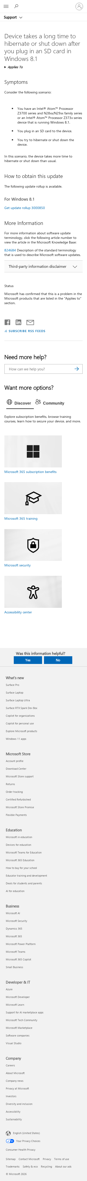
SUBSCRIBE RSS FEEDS (27, 331)
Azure (9, 989)
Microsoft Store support (20, 776)
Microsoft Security (16, 921)
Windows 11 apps (16, 739)
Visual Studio (13, 1043)
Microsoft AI (13, 913)
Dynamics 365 (14, 928)
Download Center (16, 768)
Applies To (15, 67)
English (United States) (26, 1133)
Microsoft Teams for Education (24, 852)
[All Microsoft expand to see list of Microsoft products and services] (6, 6)
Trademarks (13, 1166)
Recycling (46, 1166)
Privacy (47, 1159)
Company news (14, 1081)
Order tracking (14, 792)
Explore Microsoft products (21, 731)
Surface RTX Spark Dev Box (21, 708)
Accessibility (13, 1111)
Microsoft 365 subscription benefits (30, 471)
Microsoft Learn (15, 1004)
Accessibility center (18, 612)
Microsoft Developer (18, 997)
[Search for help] (17, 6)
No (58, 660)
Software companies (17, 1035)
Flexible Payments (16, 815)
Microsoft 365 (14, 936)
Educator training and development (26, 875)
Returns (10, 784)
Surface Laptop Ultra (18, 700)
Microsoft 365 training (20, 518)
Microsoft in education (19, 837)
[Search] (77, 369)
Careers (10, 1065)
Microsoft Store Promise (20, 807)
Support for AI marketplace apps (25, 1012)
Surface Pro (12, 685)
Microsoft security (17, 565)
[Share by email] (28, 321)
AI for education (15, 891)
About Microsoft (15, 1073)
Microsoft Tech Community (21, 1020)
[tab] (20, 403)
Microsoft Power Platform (21, 944)
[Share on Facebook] (7, 321)
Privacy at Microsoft (17, 1088)
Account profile (14, 761)
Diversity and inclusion (19, 1104)
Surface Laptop (14, 692)
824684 (10, 250)
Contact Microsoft (29, 1159)
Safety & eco (30, 1166)
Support (11, 17)
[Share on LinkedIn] (16, 321)
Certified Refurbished (18, 799)
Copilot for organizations (20, 715)
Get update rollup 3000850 (24, 207)
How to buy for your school (21, 868)
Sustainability (14, 1119)
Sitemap (10, 1159)
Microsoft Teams (15, 951)
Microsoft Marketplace (19, 1028)
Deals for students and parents (24, 883)
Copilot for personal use (20, 723)
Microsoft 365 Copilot (18, 959)
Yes (27, 660)
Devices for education (18, 844)
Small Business (14, 967)
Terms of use (61, 1159)
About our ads (63, 1166)
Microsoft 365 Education (20, 860)
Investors (11, 1096)
